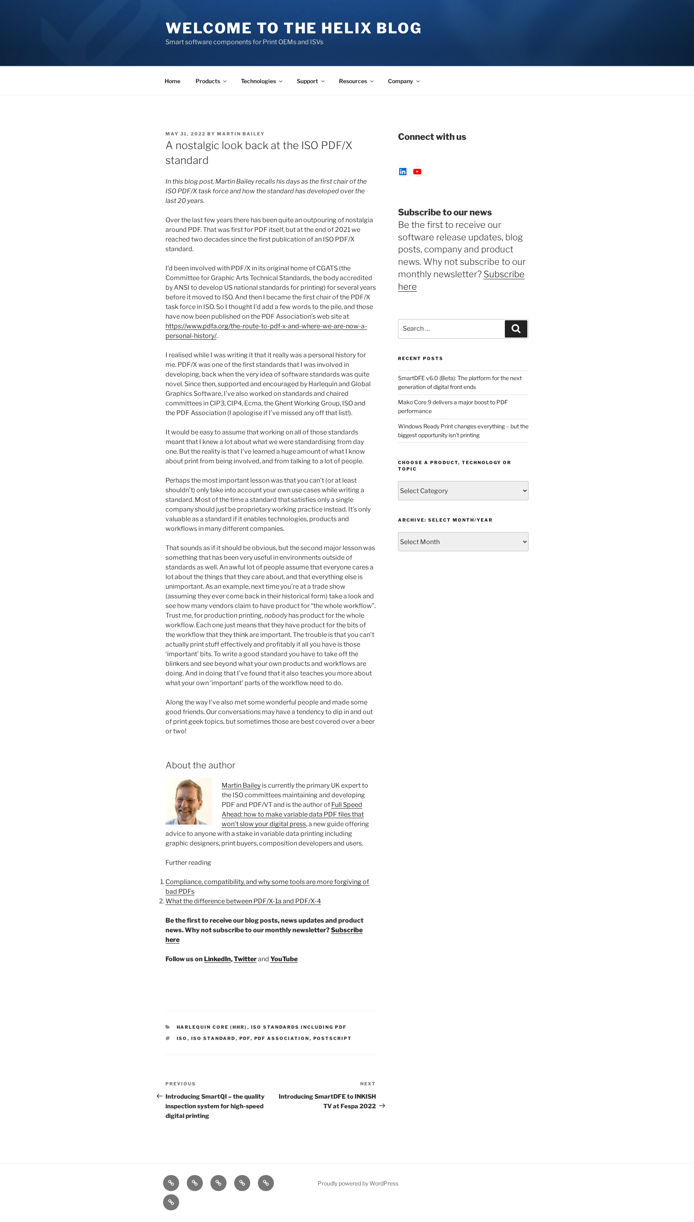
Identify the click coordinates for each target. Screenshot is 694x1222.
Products (208, 81)
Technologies (258, 81)
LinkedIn (217, 959)
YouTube (284, 959)
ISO (182, 1038)
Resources (353, 81)
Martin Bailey (241, 134)
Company (400, 81)
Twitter (245, 959)
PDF (245, 1038)
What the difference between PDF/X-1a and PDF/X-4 (243, 901)
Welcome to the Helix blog (293, 28)
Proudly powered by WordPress (358, 1183)
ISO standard (213, 1038)
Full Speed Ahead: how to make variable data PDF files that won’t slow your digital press (293, 814)
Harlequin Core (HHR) (212, 1027)
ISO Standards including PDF (299, 1027)
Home (172, 81)
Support (307, 81)
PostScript (332, 1038)
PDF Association (282, 1038)
